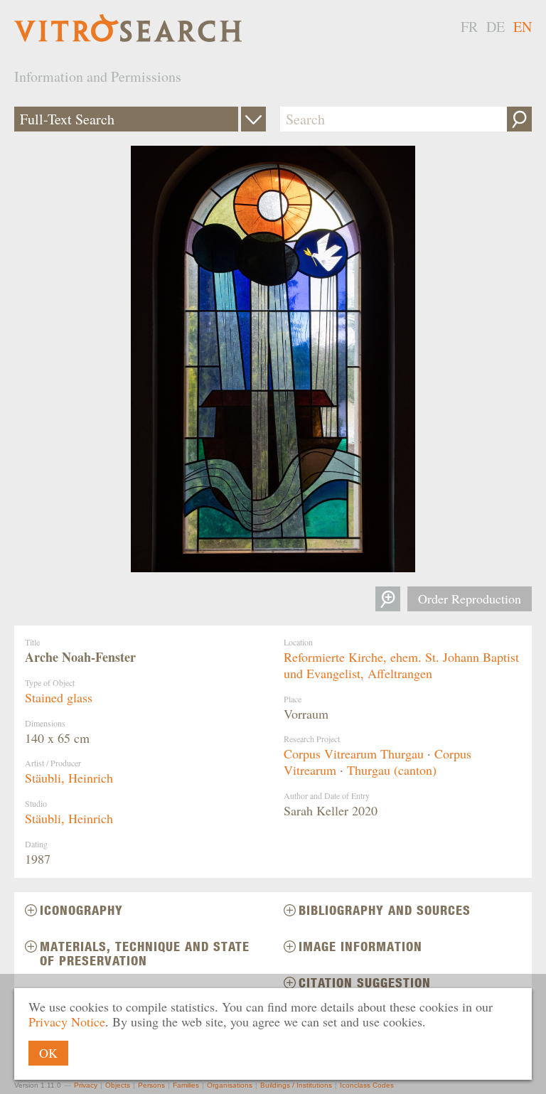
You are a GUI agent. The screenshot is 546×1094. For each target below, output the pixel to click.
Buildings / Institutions (296, 1085)
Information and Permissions (97, 76)
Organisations (229, 1085)
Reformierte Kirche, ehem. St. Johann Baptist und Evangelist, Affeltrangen (401, 665)
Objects (117, 1085)
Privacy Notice (66, 1021)
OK (48, 1052)
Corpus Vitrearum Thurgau (354, 753)
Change (253, 119)
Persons (151, 1085)
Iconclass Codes (367, 1085)
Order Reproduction (469, 598)
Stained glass (58, 697)
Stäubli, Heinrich (69, 777)
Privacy (85, 1085)
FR (469, 26)
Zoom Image (387, 598)
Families (186, 1085)
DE (495, 26)
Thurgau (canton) (392, 769)
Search (519, 119)
